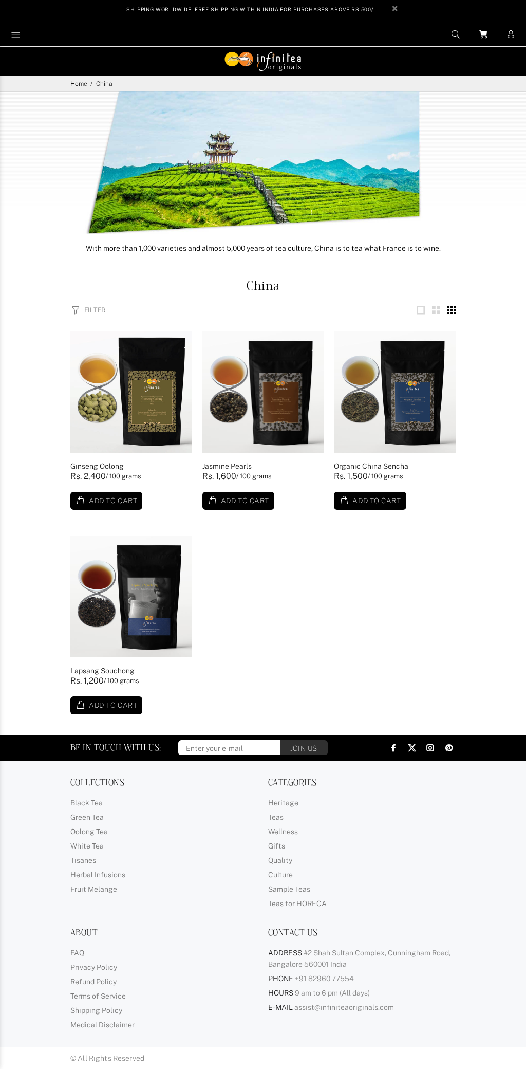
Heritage (283, 803)
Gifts (276, 846)
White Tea (87, 846)
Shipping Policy (96, 1010)
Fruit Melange (93, 889)
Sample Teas (289, 889)
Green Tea (87, 817)
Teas (276, 817)
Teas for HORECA (297, 903)
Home (78, 83)
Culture (280, 875)
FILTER (95, 310)
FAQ (77, 953)
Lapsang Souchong (102, 671)
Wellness (283, 831)
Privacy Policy (93, 967)
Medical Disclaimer (102, 1025)
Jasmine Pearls (227, 466)
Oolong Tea (89, 831)
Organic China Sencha (371, 466)
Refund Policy (93, 982)
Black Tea (86, 803)
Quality (280, 860)
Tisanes (83, 860)
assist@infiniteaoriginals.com (344, 1007)
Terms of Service (98, 996)
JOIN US (303, 748)
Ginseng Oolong (97, 466)
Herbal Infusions (97, 875)
